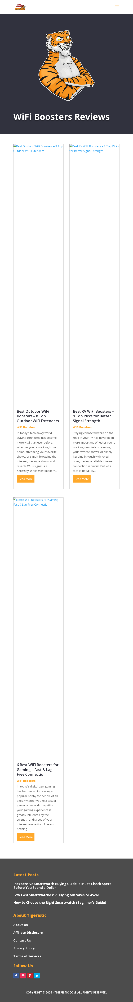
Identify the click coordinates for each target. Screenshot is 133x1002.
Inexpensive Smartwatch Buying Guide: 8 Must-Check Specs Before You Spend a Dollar (62, 886)
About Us (20, 925)
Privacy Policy (24, 948)
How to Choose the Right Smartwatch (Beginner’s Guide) (59, 902)
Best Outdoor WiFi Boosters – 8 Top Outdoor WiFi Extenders (38, 416)
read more (26, 479)
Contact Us (22, 940)
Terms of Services (27, 956)
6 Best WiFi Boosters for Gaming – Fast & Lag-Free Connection (38, 769)
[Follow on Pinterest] (30, 975)
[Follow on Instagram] (23, 975)
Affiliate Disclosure (28, 932)
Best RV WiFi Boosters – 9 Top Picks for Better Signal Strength (93, 416)
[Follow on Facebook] (16, 975)
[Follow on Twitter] (37, 975)
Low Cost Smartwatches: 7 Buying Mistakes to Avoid (56, 895)
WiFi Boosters (26, 427)
